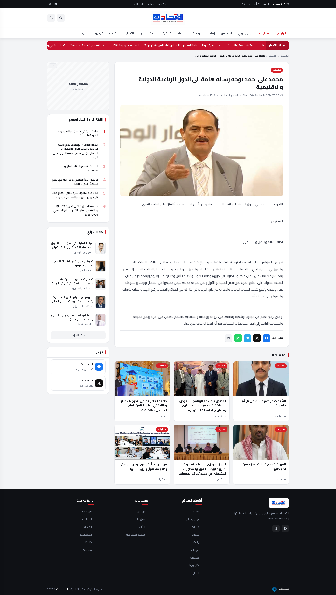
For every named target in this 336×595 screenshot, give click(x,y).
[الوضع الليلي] (51, 18)
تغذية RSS (86, 550)
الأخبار (130, 33)
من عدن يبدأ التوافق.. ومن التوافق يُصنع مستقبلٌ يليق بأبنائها (144, 466)
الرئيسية (280, 33)
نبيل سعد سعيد (85, 324)
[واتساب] (238, 338)
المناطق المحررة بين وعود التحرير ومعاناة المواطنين (72, 317)
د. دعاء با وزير (86, 270)
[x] (49, 4)
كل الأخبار (86, 511)
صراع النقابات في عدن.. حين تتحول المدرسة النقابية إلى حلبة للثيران (72, 245)
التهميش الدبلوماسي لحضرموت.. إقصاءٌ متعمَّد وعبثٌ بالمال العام (72, 299)
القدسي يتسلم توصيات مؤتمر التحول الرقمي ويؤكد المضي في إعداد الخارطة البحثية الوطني (70, 45)
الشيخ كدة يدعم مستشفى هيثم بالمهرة (264, 403)
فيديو (99, 33)
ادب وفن (226, 33)
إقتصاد (210, 33)
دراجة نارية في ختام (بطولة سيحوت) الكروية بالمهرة (78, 133)
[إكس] (257, 338)
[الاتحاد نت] (168, 18)
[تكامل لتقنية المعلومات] (280, 589)
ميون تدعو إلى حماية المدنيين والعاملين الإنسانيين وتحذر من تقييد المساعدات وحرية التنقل (186, 45)
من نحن (162, 4)
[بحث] (61, 18)
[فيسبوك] (266, 338)
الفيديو (88, 527)
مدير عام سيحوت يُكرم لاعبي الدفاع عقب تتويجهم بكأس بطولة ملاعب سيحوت (75, 195)
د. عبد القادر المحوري (82, 288)
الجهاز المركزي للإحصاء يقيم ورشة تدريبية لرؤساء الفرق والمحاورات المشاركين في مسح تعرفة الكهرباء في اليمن (203, 471)
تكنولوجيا (146, 33)
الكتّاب (142, 527)
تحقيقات (165, 33)
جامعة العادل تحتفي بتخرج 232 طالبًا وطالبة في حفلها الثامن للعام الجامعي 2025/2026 (143, 405)
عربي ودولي (245, 33)
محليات (264, 33)
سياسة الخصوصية (136, 535)
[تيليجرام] (247, 338)
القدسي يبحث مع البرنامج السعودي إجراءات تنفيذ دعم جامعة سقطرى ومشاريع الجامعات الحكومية (203, 405)
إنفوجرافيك (85, 535)
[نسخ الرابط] (228, 338)
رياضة (196, 33)
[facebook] (55, 4)
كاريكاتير (87, 542)
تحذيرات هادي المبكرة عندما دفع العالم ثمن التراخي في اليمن (72, 281)
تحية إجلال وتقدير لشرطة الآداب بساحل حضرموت (73, 263)
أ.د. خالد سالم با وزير (83, 306)
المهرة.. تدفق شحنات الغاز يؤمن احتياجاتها (264, 466)
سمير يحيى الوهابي (83, 252)
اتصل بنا (151, 4)
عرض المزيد (78, 335)
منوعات (182, 33)
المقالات (138, 4)
